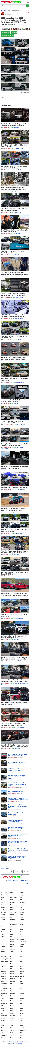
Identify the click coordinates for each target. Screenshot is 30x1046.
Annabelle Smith (7, 727)
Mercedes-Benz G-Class (8, 35)
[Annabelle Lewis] (16, 29)
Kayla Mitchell (13, 793)
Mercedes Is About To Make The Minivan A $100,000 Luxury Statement (14, 400)
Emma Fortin (13, 860)
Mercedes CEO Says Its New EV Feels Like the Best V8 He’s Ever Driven (14, 467)
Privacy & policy (25, 880)
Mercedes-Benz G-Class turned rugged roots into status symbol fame (18, 799)
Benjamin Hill (13, 838)
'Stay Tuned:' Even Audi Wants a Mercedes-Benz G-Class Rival (16, 828)
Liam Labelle (7, 339)
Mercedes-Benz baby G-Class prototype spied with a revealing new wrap (17, 806)
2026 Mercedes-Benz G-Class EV (16, 762)
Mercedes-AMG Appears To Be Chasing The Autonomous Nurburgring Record (13, 358)
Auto (2, 868)
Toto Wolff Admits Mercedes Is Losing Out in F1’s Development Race (14, 231)
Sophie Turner (7, 360)
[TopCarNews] (1, 10)
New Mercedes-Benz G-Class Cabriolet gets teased (15, 820)
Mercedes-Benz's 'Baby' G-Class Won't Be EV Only (16, 813)
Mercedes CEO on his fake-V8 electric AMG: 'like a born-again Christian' (13, 509)
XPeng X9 (23, 424)
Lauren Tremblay (8, 447)
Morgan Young (7, 148)
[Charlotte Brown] (3, 29)
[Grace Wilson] (14, 29)
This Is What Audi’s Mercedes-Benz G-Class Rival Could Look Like (18, 769)
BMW (16, 254)
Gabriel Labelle (7, 382)
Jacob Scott (6, 469)
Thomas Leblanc (13, 771)
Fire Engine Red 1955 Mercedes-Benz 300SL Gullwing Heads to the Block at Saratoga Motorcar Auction (13, 725)
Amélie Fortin (7, 318)
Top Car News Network (10, 1041)
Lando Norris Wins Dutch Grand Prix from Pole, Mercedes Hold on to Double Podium (14, 746)
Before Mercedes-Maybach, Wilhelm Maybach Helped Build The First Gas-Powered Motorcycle (13, 189)
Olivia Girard (7, 169)
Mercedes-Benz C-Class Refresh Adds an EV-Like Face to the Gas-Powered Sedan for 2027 (14, 681)
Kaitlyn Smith (7, 275)
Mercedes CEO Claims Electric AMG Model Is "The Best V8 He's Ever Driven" (17, 843)
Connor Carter (7, 233)
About (9, 880)
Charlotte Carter (7, 575)
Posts (7, 868)
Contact (27, 883)
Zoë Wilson (12, 845)
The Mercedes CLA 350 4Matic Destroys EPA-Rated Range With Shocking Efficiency (14, 594)
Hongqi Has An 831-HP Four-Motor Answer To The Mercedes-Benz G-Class (17, 784)
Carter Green (7, 748)
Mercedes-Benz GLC (5, 448)
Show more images (24, 92)
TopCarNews (18, 1043)
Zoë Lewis (6, 212)
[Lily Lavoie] (7, 29)
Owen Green (6, 512)
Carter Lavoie (13, 787)
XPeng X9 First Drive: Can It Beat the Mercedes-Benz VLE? (12, 422)
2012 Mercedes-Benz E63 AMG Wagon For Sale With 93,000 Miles (14, 573)
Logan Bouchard (13, 815)
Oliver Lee (6, 191)
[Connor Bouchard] (20, 29)
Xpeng (18, 424)
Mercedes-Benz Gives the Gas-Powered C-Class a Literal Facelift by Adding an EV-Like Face (15, 659)
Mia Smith (12, 830)
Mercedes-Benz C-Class (6, 490)
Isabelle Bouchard (14, 757)
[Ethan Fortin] (5, 29)
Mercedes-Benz (6, 32)
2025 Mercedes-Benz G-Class (15, 791)
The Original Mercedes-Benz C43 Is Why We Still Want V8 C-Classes (14, 167)
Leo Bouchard (7, 618)
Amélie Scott (7, 254)
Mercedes (14, 32)
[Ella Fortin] (27, 29)
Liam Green (6, 660)
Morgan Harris (7, 533)
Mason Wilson (13, 823)
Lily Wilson (6, 639)
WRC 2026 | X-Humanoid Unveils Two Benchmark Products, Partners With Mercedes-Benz (13, 316)
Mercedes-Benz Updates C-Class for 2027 (14, 487)
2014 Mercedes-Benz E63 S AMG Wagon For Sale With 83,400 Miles (14, 209)
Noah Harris (6, 683)
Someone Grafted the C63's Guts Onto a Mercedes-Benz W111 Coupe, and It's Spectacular (14, 295)
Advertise (15, 880)
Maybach (16, 191)
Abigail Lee (6, 403)
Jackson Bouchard (8, 489)
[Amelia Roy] (23, 29)
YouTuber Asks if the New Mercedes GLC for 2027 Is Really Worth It (14, 637)
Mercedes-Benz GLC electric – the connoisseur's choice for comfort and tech (18, 850)
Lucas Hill (12, 809)
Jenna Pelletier (9, 13)
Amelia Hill (6, 127)
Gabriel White (7, 297)
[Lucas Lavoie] (25, 29)
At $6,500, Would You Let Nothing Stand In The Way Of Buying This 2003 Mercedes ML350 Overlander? (14, 552)
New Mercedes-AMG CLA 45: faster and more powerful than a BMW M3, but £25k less (17, 857)
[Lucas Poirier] (18, 29)
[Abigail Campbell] (9, 29)
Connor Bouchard (8, 424)
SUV (21, 275)
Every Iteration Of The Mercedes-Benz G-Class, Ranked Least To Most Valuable (17, 777)
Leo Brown (6, 554)
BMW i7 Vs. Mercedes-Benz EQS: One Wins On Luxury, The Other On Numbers (17, 835)
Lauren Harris (13, 779)
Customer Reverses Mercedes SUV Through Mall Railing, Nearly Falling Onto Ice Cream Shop (14, 274)
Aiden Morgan (13, 853)
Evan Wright (6, 706)
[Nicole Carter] (12, 29)
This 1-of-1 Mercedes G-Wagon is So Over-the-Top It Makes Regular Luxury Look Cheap (15, 125)
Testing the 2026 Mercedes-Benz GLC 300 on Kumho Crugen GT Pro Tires (14, 444)
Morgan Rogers (13, 801)
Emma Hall (6, 597)
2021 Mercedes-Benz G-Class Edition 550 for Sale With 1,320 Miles (17, 755)
